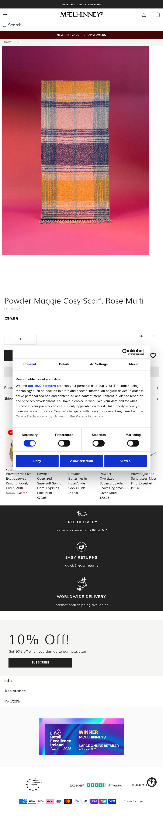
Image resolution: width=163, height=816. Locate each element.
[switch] (64, 443)
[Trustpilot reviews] (95, 785)
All (19, 42)
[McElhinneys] (81, 16)
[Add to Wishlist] (153, 355)
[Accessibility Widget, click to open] (152, 782)
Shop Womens (95, 35)
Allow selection (81, 461)
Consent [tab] (29, 364)
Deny (37, 461)
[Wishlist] (151, 16)
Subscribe (40, 662)
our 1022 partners (42, 386)
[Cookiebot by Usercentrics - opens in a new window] (128, 352)
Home (7, 42)
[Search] (4, 25)
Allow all (125, 461)
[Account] (144, 15)
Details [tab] (64, 364)
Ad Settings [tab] (99, 364)
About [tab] (133, 364)
